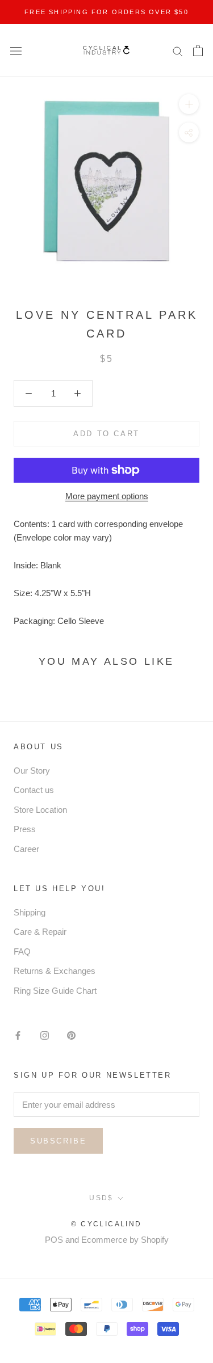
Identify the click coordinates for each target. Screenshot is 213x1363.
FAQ (22, 951)
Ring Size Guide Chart (55, 990)
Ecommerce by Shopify (125, 1239)
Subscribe (58, 1141)
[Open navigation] (16, 50)
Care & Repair (40, 931)
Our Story (32, 770)
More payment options (106, 496)
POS (54, 1239)
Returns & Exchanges (54, 971)
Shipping (29, 912)
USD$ (101, 1198)
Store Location (40, 810)
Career (26, 849)
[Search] (178, 50)
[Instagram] (44, 1035)
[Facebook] (18, 1035)
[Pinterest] (71, 1035)
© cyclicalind (106, 1224)
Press (25, 829)
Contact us (34, 790)
